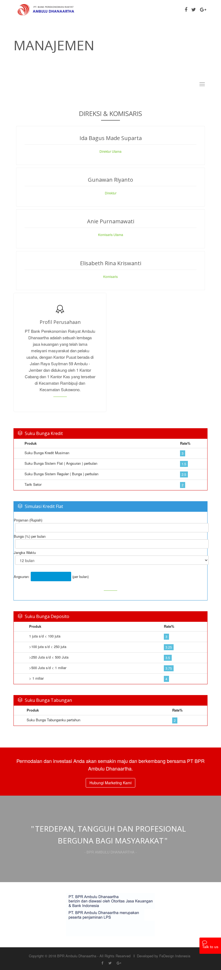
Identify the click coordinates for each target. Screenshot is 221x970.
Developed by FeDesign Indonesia (163, 955)
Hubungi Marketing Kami (110, 782)
